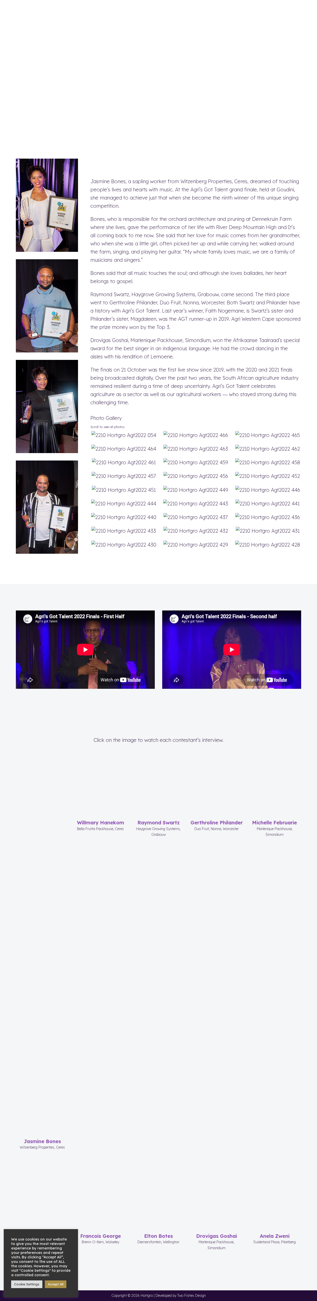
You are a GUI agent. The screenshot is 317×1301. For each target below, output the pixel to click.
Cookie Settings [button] (26, 1284)
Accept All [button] (55, 1284)
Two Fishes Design (191, 1295)
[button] (299, 9)
